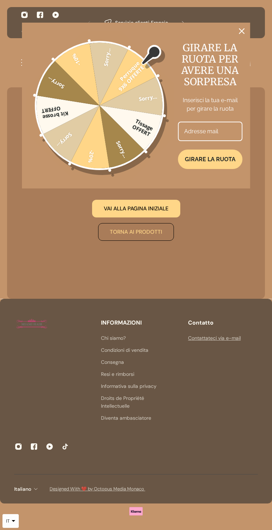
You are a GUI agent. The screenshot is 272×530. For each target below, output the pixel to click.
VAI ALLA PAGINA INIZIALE (136, 208)
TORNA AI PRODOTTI (136, 231)
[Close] (241, 31)
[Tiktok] (65, 446)
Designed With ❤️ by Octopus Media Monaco (97, 489)
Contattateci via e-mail (214, 338)
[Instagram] (24, 15)
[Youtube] (55, 15)
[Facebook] (40, 15)
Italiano (22, 489)
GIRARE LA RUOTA (210, 159)
